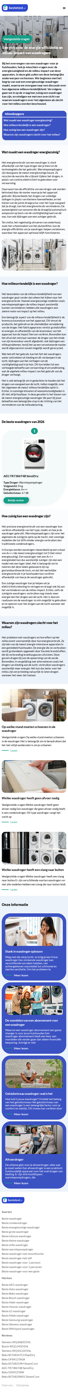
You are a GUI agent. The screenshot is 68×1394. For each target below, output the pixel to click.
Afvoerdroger (14, 1159)
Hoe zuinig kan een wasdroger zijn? (24, 129)
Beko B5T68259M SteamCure (20, 1363)
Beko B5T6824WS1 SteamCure (20, 1376)
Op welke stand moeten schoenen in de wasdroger (28, 729)
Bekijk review (16, 500)
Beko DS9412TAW (13, 1372)
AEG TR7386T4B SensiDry (18, 1368)
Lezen (13, 750)
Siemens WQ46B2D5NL (16, 1342)
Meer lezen (21, 975)
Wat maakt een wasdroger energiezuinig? (27, 120)
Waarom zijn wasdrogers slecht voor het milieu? (31, 134)
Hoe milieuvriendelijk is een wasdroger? (26, 125)
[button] (64, 8)
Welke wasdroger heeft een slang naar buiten (33, 870)
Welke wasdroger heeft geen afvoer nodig (30, 798)
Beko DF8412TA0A (13, 1359)
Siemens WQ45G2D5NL (16, 1350)
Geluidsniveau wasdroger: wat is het (29, 1093)
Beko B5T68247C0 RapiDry (18, 1355)
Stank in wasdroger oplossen (24, 951)
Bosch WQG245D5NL (15, 1346)
